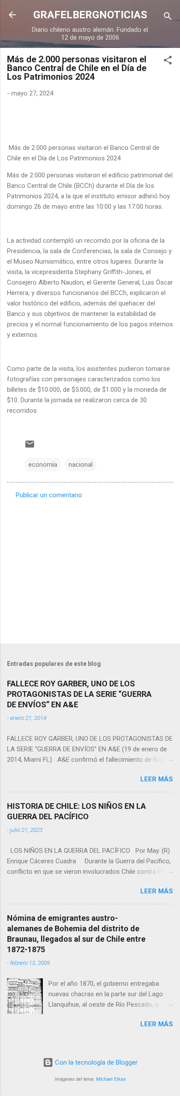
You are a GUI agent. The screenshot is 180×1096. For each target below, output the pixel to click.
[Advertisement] (90, 569)
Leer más (156, 779)
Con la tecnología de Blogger (95, 1062)
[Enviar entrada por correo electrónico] (29, 447)
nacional (81, 464)
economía (42, 464)
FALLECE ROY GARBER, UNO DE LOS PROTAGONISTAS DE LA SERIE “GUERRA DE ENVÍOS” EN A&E (79, 694)
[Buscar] (168, 17)
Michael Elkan (111, 1079)
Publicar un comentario (49, 495)
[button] (168, 61)
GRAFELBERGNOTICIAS (90, 15)
